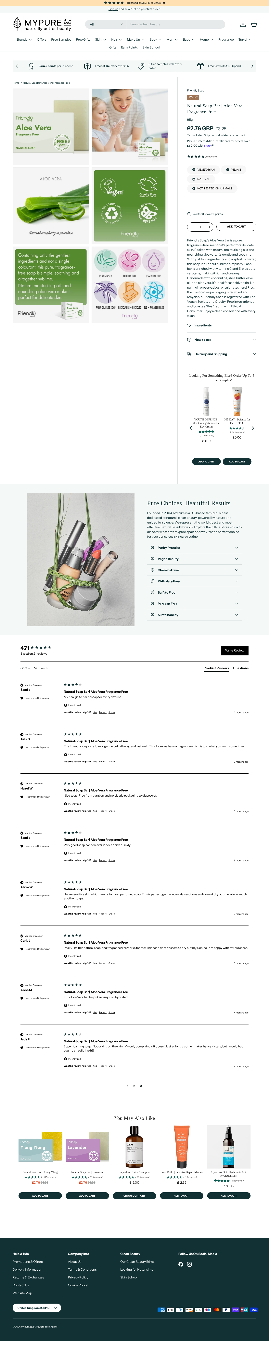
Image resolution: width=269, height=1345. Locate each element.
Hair (114, 39)
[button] (221, 156)
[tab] (216, 669)
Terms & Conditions (82, 1269)
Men (170, 39)
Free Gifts (83, 39)
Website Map (22, 1293)
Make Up (133, 39)
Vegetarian (206, 169)
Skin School (151, 47)
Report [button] (103, 712)
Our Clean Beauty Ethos (137, 1262)
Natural (203, 179)
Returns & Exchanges (28, 1277)
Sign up (113, 9)
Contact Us (21, 1285)
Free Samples (61, 39)
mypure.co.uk (28, 1326)
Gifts (112, 47)
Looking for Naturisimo (136, 1269)
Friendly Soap (195, 90)
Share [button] (112, 712)
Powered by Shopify (46, 1326)
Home (204, 39)
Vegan (236, 169)
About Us (74, 1262)
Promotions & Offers (28, 1262)
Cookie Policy (78, 1285)
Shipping (209, 135)
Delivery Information (27, 1269)
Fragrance (226, 39)
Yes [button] (95, 712)
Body (153, 39)
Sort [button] (24, 668)
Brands (22, 39)
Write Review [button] (234, 650)
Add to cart (236, 226)
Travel (242, 39)
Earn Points (129, 47)
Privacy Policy (78, 1277)
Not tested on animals (214, 188)
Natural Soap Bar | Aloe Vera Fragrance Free (46, 83)
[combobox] (155, 24)
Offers (41, 39)
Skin (98, 39)
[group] (41, 647)
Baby (186, 39)
